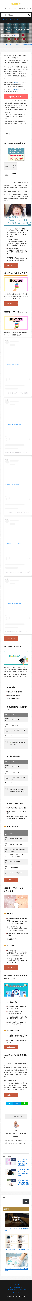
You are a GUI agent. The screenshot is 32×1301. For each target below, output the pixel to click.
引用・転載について (12, 1289)
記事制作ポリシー (17, 82)
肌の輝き (22, 1296)
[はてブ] (17, 1103)
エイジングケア (10, 19)
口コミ (15, 35)
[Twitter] (9, 1103)
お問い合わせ (16, 89)
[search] (29, 15)
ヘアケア (15, 8)
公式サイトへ (11, 265)
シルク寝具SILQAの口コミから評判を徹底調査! (17, 1249)
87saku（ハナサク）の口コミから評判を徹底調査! (17, 1229)
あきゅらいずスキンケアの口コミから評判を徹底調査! (23, 1182)
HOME (6, 44)
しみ (17, 19)
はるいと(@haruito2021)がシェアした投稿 (18, 572)
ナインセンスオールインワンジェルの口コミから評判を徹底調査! (23, 1162)
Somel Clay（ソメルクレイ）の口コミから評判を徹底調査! (23, 1172)
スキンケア (6, 8)
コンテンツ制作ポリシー (17, 1287)
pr (4, 19)
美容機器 (22, 8)
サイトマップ (23, 1289)
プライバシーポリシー (17, 1284)
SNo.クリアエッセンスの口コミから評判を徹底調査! (16, 1269)
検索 (4, 1198)
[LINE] (24, 1103)
